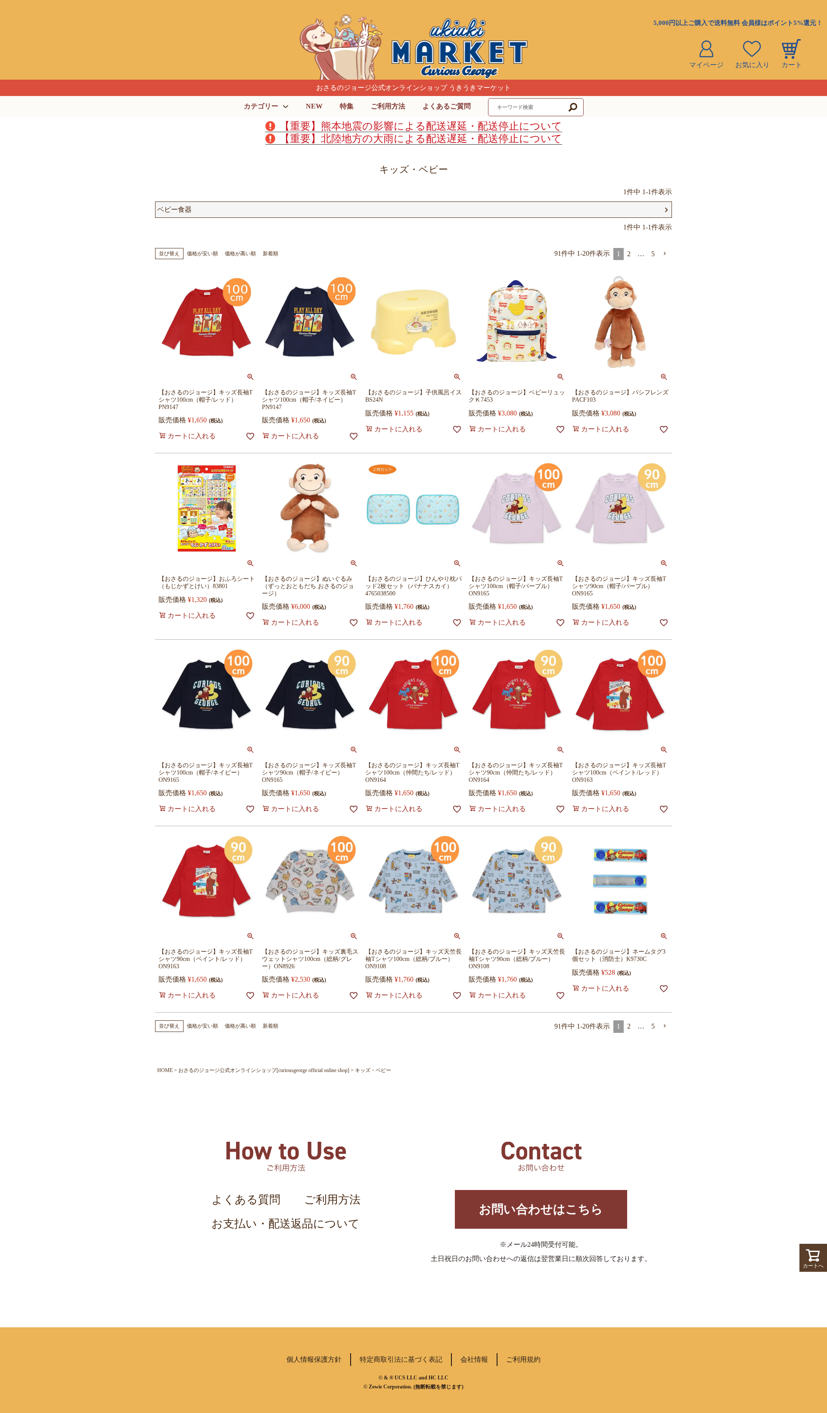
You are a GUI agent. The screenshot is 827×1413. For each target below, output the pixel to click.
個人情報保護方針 (314, 1359)
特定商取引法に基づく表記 (401, 1359)
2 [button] (629, 253)
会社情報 (474, 1359)
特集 (347, 106)
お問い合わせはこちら (541, 1209)
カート (791, 64)
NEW (314, 106)
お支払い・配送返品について (285, 1224)
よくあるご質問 (447, 106)
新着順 (270, 254)
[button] (665, 253)
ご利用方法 (388, 106)
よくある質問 (245, 1199)
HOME (165, 1070)
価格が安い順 (202, 254)
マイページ (706, 64)
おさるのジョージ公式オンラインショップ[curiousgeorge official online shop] (263, 1070)
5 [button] (653, 253)
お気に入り (752, 64)
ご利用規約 (523, 1359)
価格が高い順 (240, 254)
